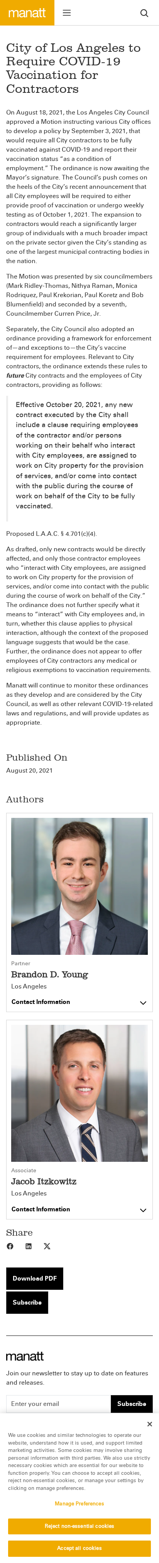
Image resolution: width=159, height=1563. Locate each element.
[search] (144, 12)
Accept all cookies (79, 1548)
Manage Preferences (79, 1504)
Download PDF (35, 1278)
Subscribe (27, 1302)
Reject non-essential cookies (80, 1526)
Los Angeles (29, 986)
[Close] (149, 1424)
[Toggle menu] (67, 12)
